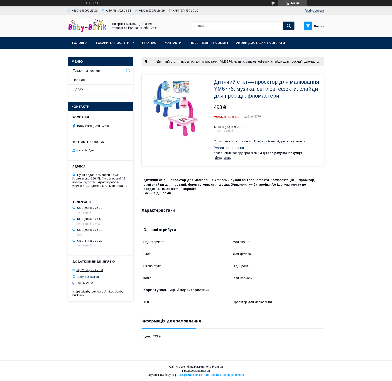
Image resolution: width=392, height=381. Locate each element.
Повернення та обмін (209, 42)
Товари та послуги (112, 42)
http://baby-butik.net (89, 270)
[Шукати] (288, 26)
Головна (79, 42)
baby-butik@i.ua (88, 276)
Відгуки (78, 89)
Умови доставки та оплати (260, 42)
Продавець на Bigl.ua (196, 370)
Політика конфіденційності (228, 374)
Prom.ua (217, 366)
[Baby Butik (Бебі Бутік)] (87, 31)
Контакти (172, 42)
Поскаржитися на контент (192, 374)
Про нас (149, 42)
